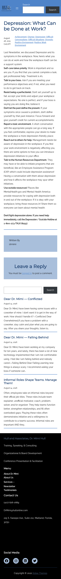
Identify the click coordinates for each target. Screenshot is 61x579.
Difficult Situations (36, 40)
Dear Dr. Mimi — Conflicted (23, 299)
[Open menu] (17, 8)
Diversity (49, 40)
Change (31, 37)
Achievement (21, 37)
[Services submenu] (13, 482)
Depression (40, 37)
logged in (27, 273)
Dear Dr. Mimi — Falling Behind (26, 337)
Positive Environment (24, 42)
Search (26, 4)
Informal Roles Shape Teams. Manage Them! (30, 381)
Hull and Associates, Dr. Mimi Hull (25, 438)
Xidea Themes (40, 573)
